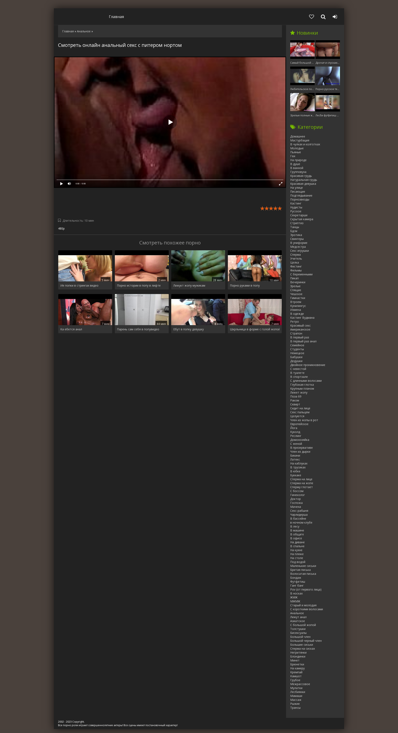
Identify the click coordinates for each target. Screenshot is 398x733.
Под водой (297, 562)
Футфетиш (297, 581)
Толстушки (298, 629)
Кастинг (295, 203)
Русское (295, 211)
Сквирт (295, 404)
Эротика (296, 235)
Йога (293, 428)
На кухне (296, 550)
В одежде (297, 314)
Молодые (297, 148)
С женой (296, 444)
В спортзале (299, 377)
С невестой (298, 369)
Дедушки (296, 361)
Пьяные (295, 152)
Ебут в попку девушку (188, 329)
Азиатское (297, 621)
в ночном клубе (301, 522)
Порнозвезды (299, 199)
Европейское (299, 424)
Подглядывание (301, 195)
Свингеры (297, 239)
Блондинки (297, 656)
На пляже (297, 554)
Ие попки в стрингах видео (79, 285)
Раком (294, 400)
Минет (295, 660)
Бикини (295, 455)
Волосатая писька (303, 574)
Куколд (295, 432)
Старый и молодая (303, 605)
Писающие (297, 191)
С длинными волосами (306, 381)
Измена (295, 310)
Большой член (300, 637)
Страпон (296, 333)
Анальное (297, 613)
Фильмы (296, 270)
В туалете (297, 373)
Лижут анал (298, 617)
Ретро (294, 321)
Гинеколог (297, 495)
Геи (292, 156)
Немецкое (297, 353)
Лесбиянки (297, 692)
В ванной (296, 168)
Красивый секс (300, 325)
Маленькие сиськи (303, 566)
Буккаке (295, 475)
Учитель (296, 258)
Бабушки (296, 357)
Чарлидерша (299, 515)
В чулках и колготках (305, 144)
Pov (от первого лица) (306, 589)
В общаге (297, 534)
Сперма (295, 254)
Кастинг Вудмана (302, 318)
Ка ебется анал (71, 329)
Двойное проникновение (307, 365)
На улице (296, 188)
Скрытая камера (301, 219)
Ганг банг (297, 585)
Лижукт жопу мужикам (189, 285)
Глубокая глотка (302, 385)
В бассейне (298, 518)
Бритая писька (300, 570)
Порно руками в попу (245, 285)
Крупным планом (302, 388)
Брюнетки (297, 664)
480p (61, 228)
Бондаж (295, 578)
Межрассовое (300, 684)
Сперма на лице (301, 479)
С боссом (296, 491)
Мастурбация (299, 140)
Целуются (297, 416)
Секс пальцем (299, 412)
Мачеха (295, 507)
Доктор (295, 499)
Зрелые (295, 286)
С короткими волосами (306, 609)
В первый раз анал (303, 341)
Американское (300, 329)
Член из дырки (300, 451)
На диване (297, 542)
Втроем (295, 302)
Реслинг (295, 436)
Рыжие (295, 704)
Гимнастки (297, 298)
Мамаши (296, 696)
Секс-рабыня (299, 511)
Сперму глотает (301, 487)
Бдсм (293, 231)
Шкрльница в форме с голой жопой (255, 329)
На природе (298, 160)
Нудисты (296, 207)
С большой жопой (303, 625)
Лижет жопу (298, 392)
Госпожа (296, 503)
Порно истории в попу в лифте (139, 285)
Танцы (294, 227)
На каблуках (298, 463)
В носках (296, 593)
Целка (294, 262)
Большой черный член (306, 641)
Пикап (294, 278)
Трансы (295, 708)
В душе (295, 164)
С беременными (301, 274)
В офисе (296, 538)
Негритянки (298, 652)
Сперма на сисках (302, 648)
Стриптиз (296, 223)
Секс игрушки (299, 251)
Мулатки (296, 688)
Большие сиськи (301, 645)
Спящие (295, 290)
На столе (296, 558)
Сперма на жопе (301, 483)
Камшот (296, 676)
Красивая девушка (303, 184)
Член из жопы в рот (304, 420)
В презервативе (301, 448)
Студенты (297, 349)
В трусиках (298, 467)
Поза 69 (295, 396)
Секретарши (298, 215)
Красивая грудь (301, 176)
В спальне (297, 546)
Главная (116, 16)
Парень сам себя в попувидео (138, 329)
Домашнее (297, 136)
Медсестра (298, 247)
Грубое (295, 680)
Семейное (297, 345)
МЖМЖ (295, 601)
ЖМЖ (293, 597)
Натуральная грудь (303, 180)
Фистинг (296, 266)
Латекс (295, 459)
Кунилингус (298, 306)
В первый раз (299, 337)
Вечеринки (297, 282)
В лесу (294, 526)
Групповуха (298, 172)
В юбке (295, 471)
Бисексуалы (298, 633)
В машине (297, 530)
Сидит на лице (300, 408)
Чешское (296, 294)
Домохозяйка (299, 440)
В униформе (298, 243)
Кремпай (296, 672)
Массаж (295, 700)
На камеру (297, 668)
